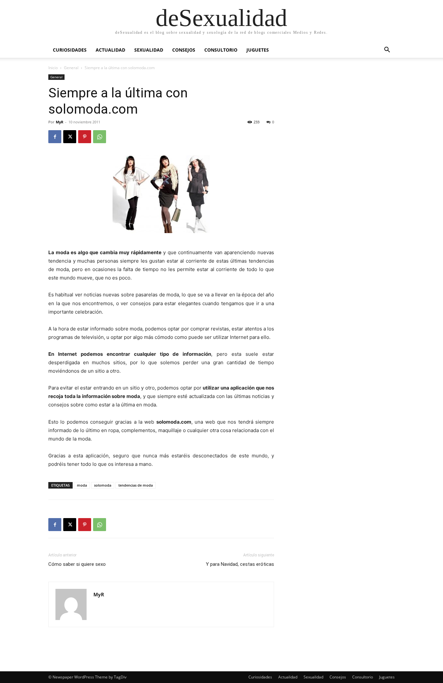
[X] (69, 136)
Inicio (53, 67)
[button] (387, 50)
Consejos (183, 50)
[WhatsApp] (99, 136)
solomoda (102, 485)
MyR (59, 121)
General (71, 67)
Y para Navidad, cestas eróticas (240, 564)
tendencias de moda (135, 485)
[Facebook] (54, 136)
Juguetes (257, 50)
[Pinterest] (84, 136)
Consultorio (220, 50)
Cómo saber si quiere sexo (77, 564)
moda (82, 485)
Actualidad (110, 50)
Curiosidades (70, 50)
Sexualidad (148, 50)
